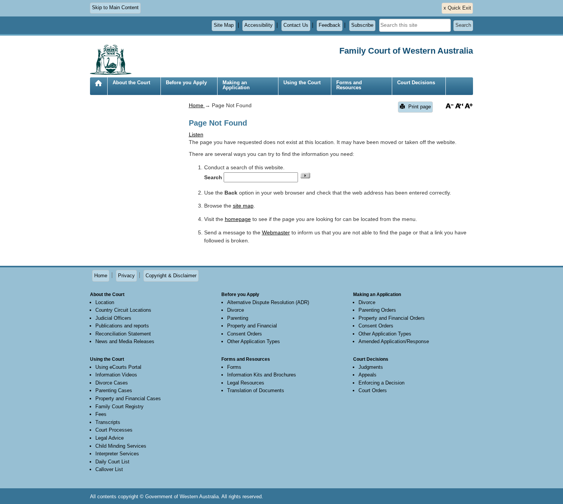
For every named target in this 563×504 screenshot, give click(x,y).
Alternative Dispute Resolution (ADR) (268, 302)
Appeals (367, 375)
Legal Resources (245, 383)
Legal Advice (109, 438)
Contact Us (295, 25)
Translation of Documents (255, 390)
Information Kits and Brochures (261, 375)
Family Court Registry (119, 406)
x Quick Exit (457, 8)
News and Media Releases (124, 341)
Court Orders (372, 390)
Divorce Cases (111, 383)
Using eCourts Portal (118, 367)
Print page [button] (419, 107)
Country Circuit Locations (123, 310)
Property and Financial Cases (128, 398)
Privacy (126, 275)
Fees (100, 414)
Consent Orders (244, 334)
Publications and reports (122, 326)
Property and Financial (252, 326)
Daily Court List (112, 462)
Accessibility (258, 25)
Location (104, 302)
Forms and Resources (349, 85)
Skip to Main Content (115, 7)
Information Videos (116, 375)
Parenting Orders (377, 310)
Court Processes (114, 430)
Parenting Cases (113, 390)
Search (463, 25)
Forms (234, 367)
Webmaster (276, 232)
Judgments (370, 367)
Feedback (329, 25)
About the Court (131, 82)
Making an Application (236, 85)
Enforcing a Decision (381, 383)
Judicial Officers (113, 318)
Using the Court (302, 82)
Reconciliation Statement (123, 334)
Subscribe (362, 25)
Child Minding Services (120, 446)
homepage (238, 219)
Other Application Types (253, 341)
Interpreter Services (117, 454)
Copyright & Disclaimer (171, 275)
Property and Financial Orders (391, 318)
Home (98, 89)
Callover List (109, 469)
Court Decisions (416, 82)
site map (243, 206)
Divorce (235, 310)
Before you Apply (186, 82)
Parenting (237, 318)
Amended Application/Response (393, 341)
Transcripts (107, 422)
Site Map (224, 25)
